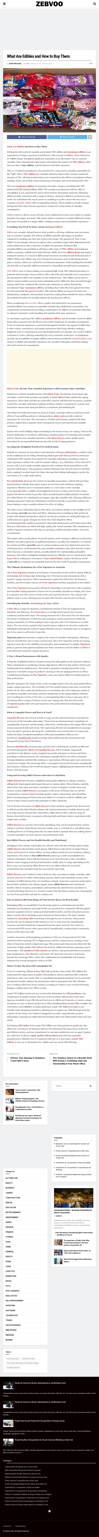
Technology (12, 1315)
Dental (9, 1203)
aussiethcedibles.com (81, 338)
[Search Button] (90, 1085)
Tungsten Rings (13, 1367)
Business (10, 1188)
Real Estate (11, 1296)
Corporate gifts (13, 1359)
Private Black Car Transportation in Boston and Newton (73, 1163)
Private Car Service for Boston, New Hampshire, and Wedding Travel (40, 1383)
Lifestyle (10, 1271)
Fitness (9, 1237)
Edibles (10, 214)
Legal (8, 1266)
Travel (9, 1320)
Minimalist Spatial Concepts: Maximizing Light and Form (22, 1474)
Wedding (10, 1335)
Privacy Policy (20, 1526)
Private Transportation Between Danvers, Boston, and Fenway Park (26, 1484)
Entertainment (13, 1212)
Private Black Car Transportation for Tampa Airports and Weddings (26, 1491)
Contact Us (7, 1526)
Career (9, 1193)
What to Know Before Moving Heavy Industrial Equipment (23, 1470)
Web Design (11, 1330)
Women (9, 1340)
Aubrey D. (59, 1216)
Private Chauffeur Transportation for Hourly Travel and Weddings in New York (44, 1440)
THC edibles (12, 271)
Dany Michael (15, 64)
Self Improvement (15, 1301)
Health (27, 64)
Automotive (12, 1178)
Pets (8, 1286)
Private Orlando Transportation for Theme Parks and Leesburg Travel (27, 1498)
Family (9, 1222)
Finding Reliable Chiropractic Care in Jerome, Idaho (21, 1467)
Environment (12, 1217)
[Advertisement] (49, 27)
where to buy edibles (33, 303)
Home (8, 1261)
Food (8, 1242)
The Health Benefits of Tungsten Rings (22, 1363)
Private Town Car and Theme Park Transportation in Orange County (39, 1421)
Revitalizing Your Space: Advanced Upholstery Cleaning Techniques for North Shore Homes (28, 1118)
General (10, 1252)
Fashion (9, 1227)
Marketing (11, 1276)
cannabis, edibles (24, 202)
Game (8, 1247)
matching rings (28, 1359)
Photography (12, 1291)
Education (11, 1207)
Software (10, 1311)
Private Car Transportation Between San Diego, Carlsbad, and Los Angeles (28, 1494)
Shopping (10, 1306)
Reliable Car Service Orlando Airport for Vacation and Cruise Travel (26, 1477)
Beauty (9, 1183)
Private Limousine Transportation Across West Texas (72, 1151)
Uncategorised (13, 1325)
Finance (9, 1232)
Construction (13, 1198)
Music (9, 1281)
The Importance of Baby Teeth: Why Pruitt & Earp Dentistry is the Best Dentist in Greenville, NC (76, 1242)
